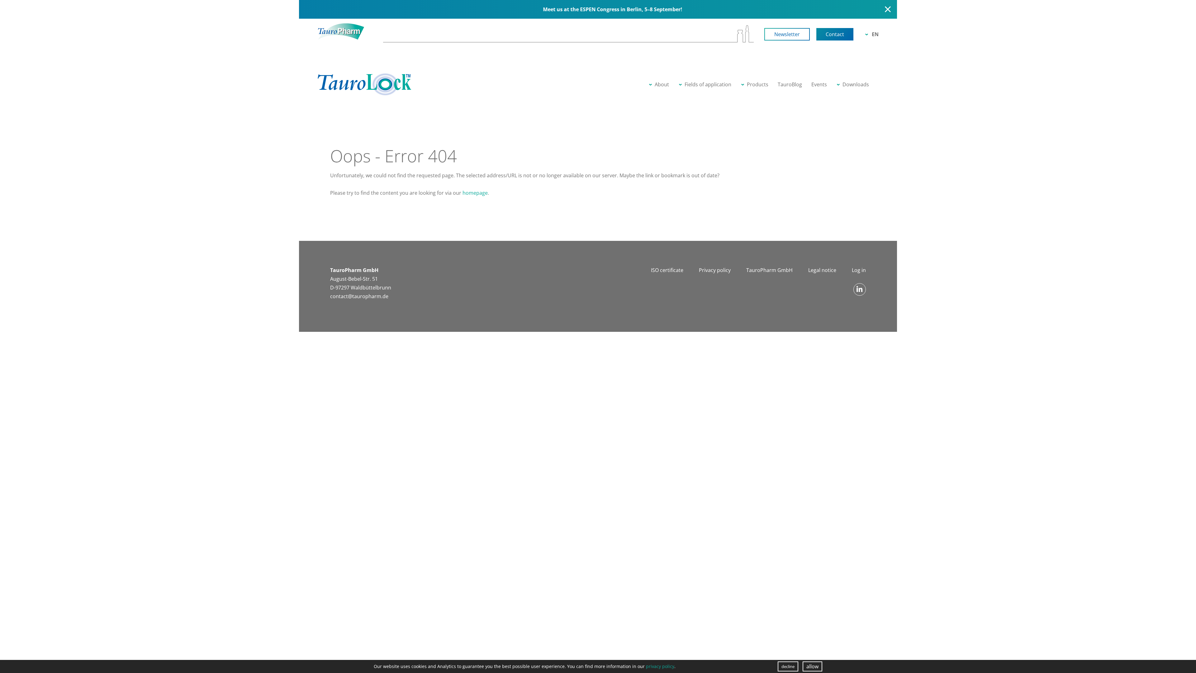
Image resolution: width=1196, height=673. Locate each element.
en (875, 34)
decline (788, 666)
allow (812, 666)
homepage (475, 192)
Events (819, 84)
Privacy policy (715, 270)
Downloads (855, 84)
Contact (835, 34)
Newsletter (787, 34)
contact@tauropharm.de (359, 296)
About (662, 84)
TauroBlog (790, 84)
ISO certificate (667, 270)
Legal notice (822, 270)
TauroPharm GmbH (769, 270)
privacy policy (660, 666)
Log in (859, 270)
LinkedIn (859, 289)
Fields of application (708, 84)
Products (757, 84)
